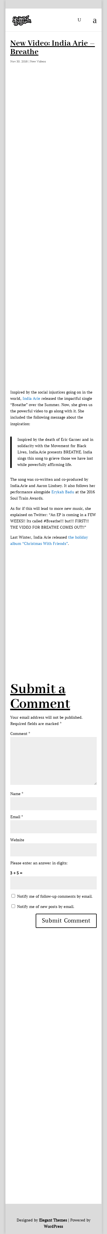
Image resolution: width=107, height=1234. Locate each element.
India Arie (31, 398)
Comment (20, 733)
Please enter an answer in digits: (39, 863)
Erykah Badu (62, 492)
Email (16, 816)
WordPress (53, 1226)
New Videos (38, 61)
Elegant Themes (53, 1220)
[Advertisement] (53, 134)
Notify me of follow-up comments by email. (54, 896)
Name (16, 793)
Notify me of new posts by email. (45, 906)
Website (17, 840)
